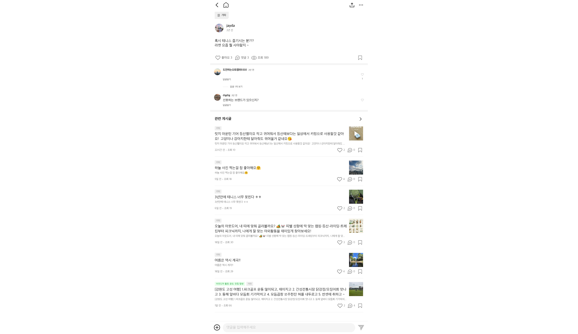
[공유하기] (352, 5)
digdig (226, 95)
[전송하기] (361, 327)
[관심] (360, 58)
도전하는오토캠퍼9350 (235, 70)
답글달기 (227, 79)
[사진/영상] (217, 327)
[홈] (226, 5)
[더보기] (361, 5)
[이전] (217, 5)
